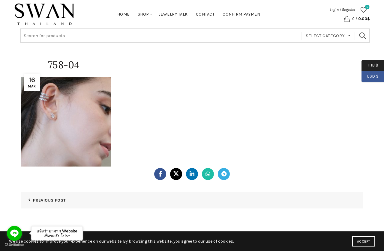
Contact (205, 14)
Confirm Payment (242, 14)
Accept (363, 241)
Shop (143, 14)
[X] (176, 174)
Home (123, 14)
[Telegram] (224, 174)
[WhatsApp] (208, 174)
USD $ (373, 76)
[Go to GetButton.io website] (14, 245)
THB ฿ (370, 65)
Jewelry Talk (173, 14)
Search (362, 35)
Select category (325, 35)
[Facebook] (160, 174)
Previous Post (49, 200)
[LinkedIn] (192, 174)
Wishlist (367, 7)
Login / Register (342, 9)
